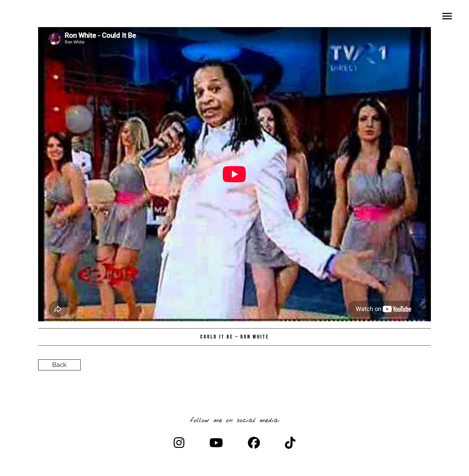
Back (59, 364)
